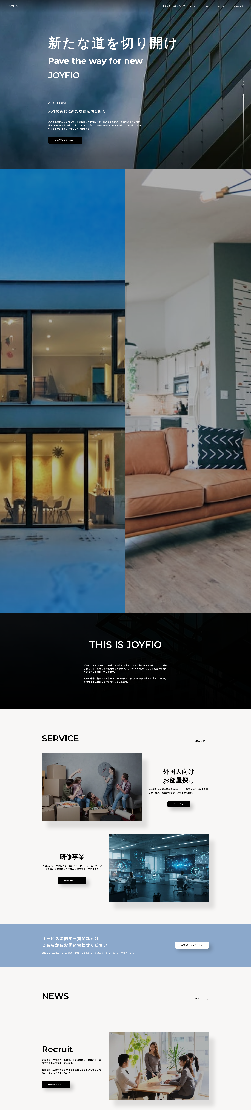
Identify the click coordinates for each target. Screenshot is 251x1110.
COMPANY (179, 6)
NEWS (209, 6)
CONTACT (222, 6)
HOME (166, 6)
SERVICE (194, 6)
